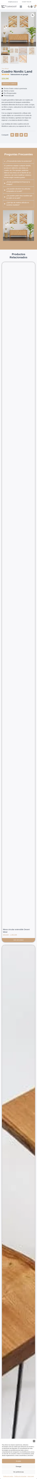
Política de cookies (8, 1476)
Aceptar (18, 1461)
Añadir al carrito (9, 83)
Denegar (18, 1466)
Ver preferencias (18, 1472)
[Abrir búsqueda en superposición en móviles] (29, 7)
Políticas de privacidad (20, 1476)
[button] (34, 1441)
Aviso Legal (30, 1476)
